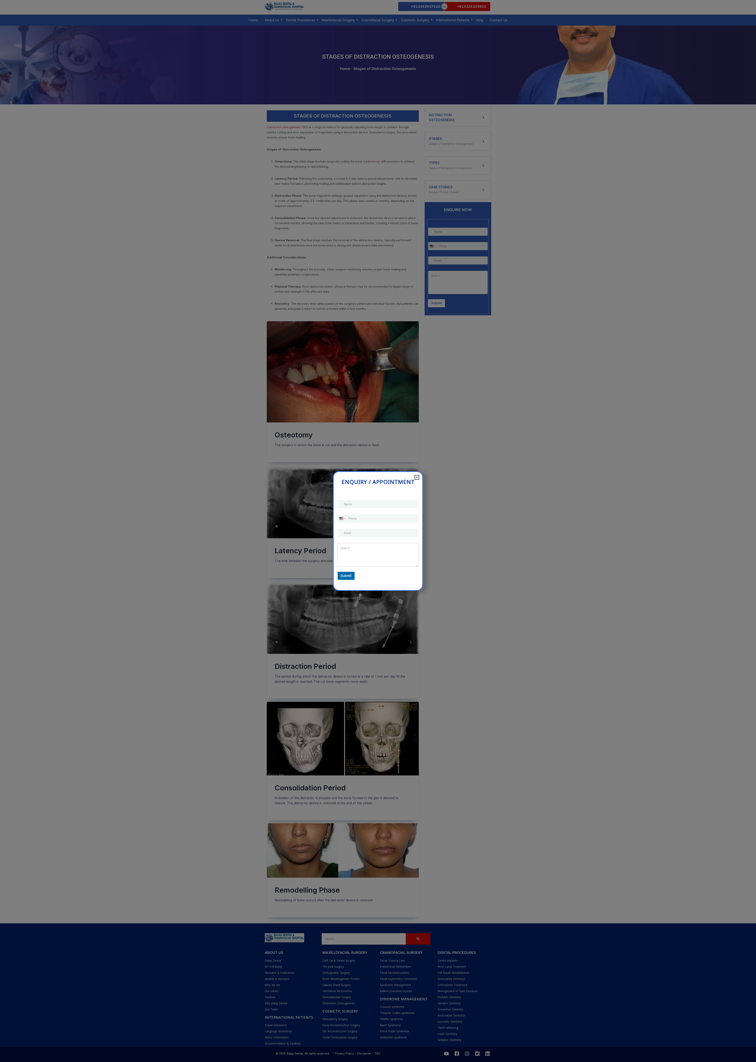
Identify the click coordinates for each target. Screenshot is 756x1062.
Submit (346, 576)
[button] (416, 477)
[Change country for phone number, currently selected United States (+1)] (342, 518)
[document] (378, 531)
